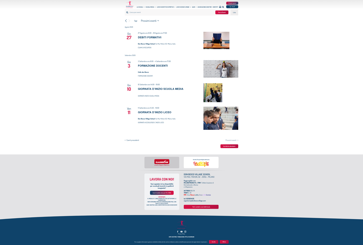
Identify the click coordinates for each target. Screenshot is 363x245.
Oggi (135, 20)
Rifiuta (224, 242)
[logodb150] (129, 2)
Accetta (214, 242)
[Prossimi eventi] (129, 20)
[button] (223, 7)
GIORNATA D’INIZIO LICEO (154, 112)
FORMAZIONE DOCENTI (153, 65)
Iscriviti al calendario (229, 146)
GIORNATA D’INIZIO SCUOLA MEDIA (160, 89)
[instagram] (185, 232)
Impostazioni (204, 242)
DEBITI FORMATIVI (149, 37)
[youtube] (181, 232)
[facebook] (178, 232)
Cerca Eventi (222, 12)
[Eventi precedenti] (126, 21)
